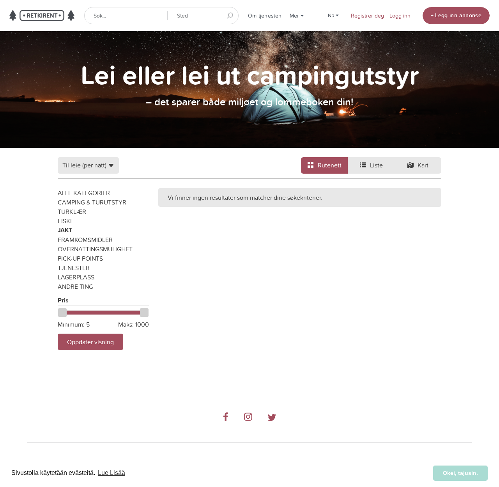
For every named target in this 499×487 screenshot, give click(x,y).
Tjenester (74, 267)
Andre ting (75, 286)
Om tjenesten (265, 16)
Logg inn (400, 16)
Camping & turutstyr (92, 202)
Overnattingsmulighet (95, 249)
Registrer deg (367, 16)
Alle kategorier (84, 192)
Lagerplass (76, 277)
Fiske (66, 221)
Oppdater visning (90, 342)
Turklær (72, 211)
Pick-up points (80, 258)
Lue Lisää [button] (111, 472)
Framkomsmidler (85, 239)
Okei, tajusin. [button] (460, 473)
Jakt (65, 230)
